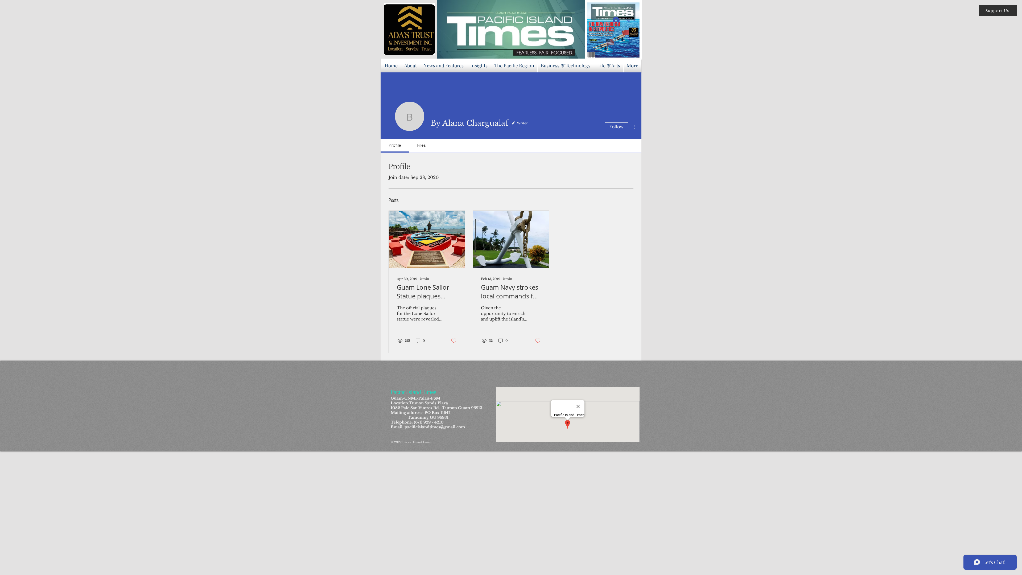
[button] (998, 10)
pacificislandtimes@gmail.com (435, 427)
